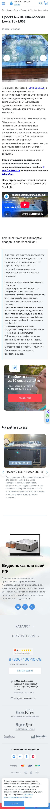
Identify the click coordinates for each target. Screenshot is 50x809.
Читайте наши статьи (25, 729)
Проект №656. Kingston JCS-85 (24, 472)
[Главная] (3, 10)
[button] (6, 58)
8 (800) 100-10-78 (25, 659)
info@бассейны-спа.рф (24, 698)
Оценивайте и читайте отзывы (25, 716)
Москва (17, 4)
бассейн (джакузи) (24, 385)
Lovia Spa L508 (37, 87)
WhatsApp (7, 174)
